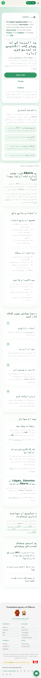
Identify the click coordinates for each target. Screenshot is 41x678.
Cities (23, 627)
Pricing (9, 33)
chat (11, 35)
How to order (31, 3)
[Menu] (38, 3)
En (17, 671)
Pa (6, 674)
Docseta (11, 662)
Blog (4, 632)
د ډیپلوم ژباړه (25, 529)
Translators (24, 635)
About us (5, 627)
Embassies (24, 630)
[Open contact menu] (36, 673)
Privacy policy (25, 646)
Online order (20, 75)
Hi (3, 674)
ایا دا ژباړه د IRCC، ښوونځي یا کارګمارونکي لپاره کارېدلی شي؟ (21, 555)
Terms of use (25, 644)
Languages (29, 166)
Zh (32, 671)
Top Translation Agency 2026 (20, 618)
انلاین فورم (29, 332)
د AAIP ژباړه (32, 532)
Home (22, 166)
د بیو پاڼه (18, 439)
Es (28, 671)
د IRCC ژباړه (12, 529)
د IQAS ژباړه (28, 526)
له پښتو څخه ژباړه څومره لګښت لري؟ (23, 579)
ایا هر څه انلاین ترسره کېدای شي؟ (21, 568)
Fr (21, 671)
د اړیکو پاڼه (14, 497)
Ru (25, 671)
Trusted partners (26, 637)
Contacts (20, 33)
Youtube (5, 644)
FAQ (4, 635)
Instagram (6, 646)
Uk (10, 674)
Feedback (5, 649)
